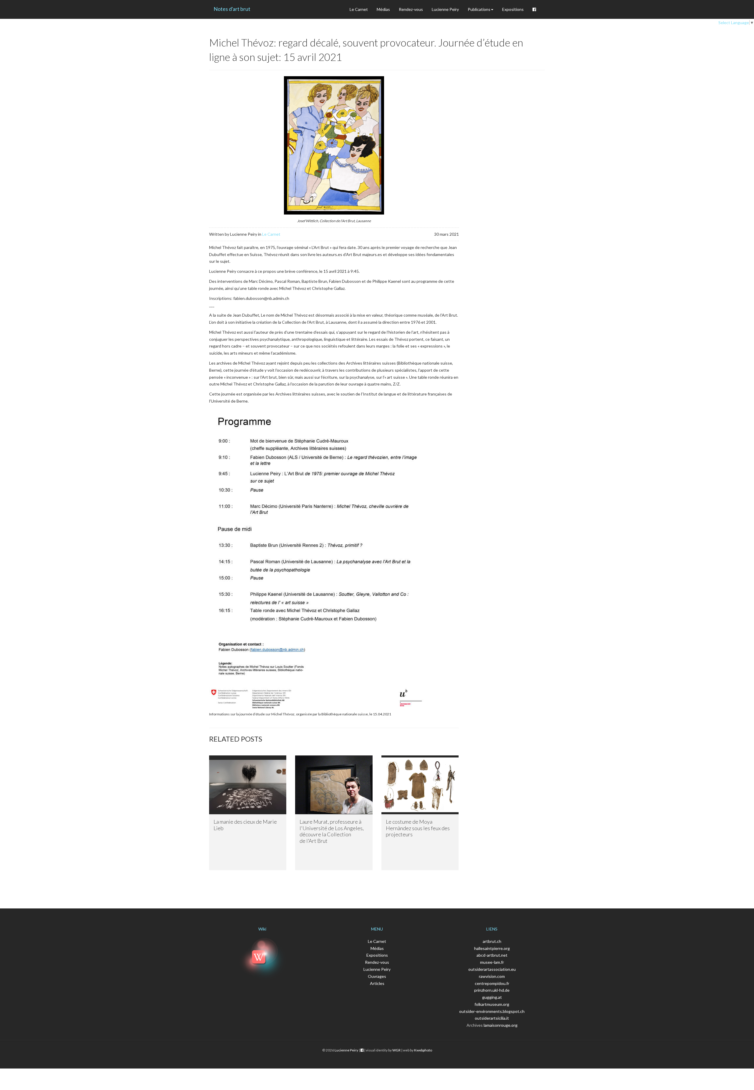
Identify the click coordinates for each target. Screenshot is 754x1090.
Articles (377, 983)
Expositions (513, 9)
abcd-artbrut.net (492, 955)
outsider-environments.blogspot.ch (492, 1011)
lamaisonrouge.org (500, 1025)
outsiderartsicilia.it (492, 1018)
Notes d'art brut (232, 9)
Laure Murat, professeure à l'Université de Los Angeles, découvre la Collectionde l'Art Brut (332, 831)
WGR (396, 1050)
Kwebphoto (423, 1050)
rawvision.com (492, 976)
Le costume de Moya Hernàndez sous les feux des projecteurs (418, 828)
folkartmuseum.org (491, 1004)
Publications (479, 9)
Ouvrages (377, 976)
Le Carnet (359, 9)
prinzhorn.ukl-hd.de (492, 990)
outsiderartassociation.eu (492, 969)
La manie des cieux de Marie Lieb (245, 824)
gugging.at (492, 997)
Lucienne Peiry (445, 9)
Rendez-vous (411, 9)
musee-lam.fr (492, 962)
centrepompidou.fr (492, 983)
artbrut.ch (492, 941)
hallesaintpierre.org (492, 948)
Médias (383, 9)
